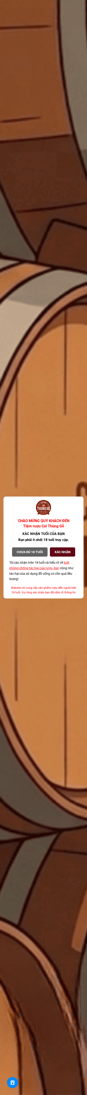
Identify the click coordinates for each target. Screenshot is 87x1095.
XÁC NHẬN (63, 552)
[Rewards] (12, 1082)
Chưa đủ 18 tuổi (30, 552)
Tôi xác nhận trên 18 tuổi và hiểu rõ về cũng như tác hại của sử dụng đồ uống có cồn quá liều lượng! (41, 571)
